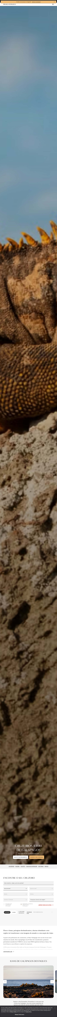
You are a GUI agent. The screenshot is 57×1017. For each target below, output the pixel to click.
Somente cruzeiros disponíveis (28, 905)
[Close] (54, 1007)
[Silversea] (9, 4)
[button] (28, 883)
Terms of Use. (28, 1011)
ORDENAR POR (29, 913)
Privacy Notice (13, 1011)
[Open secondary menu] (54, 4)
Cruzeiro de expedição (9, 905)
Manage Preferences (19, 1014)
